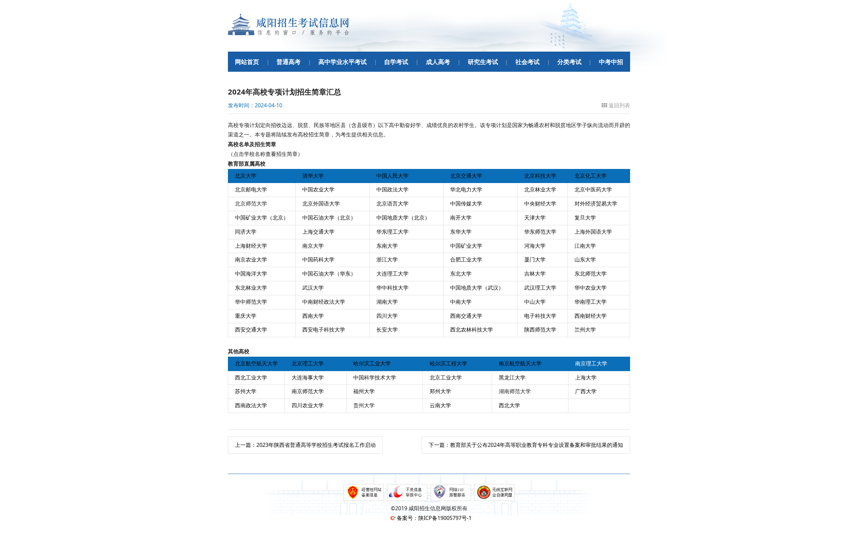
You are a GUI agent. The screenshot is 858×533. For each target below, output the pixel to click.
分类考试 (569, 62)
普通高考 (289, 62)
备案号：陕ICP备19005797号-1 (434, 518)
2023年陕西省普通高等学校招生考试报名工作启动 (305, 445)
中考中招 (611, 62)
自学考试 (396, 62)
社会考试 (527, 62)
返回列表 (619, 105)
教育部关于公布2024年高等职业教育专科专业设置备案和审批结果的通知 (526, 445)
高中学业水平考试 (342, 62)
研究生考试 (483, 62)
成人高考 (438, 62)
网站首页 (247, 62)
